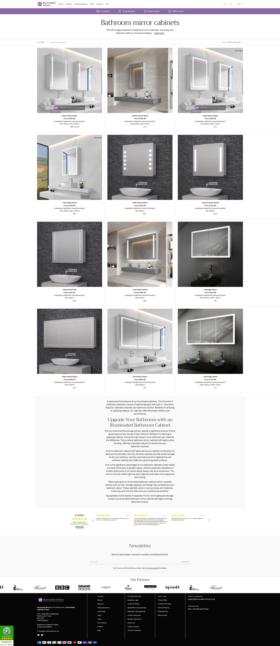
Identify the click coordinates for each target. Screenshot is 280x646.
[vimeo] (42, 635)
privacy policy (153, 568)
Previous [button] (93, 520)
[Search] (225, 4)
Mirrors (60, 4)
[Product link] (69, 80)
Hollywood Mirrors (81, 4)
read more (159, 33)
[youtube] (38, 635)
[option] (113, 522)
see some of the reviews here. (80, 524)
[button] (240, 4)
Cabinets (69, 4)
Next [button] (209, 520)
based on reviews (79, 522)
